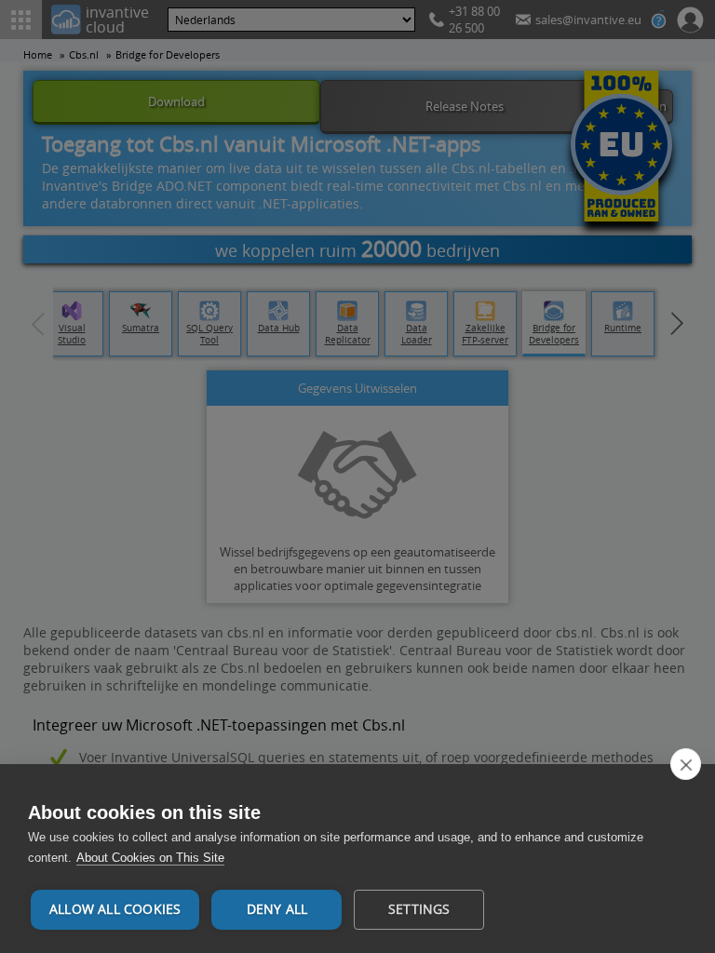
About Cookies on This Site (150, 858)
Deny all (277, 909)
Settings (419, 909)
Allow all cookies (115, 909)
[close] (685, 764)
